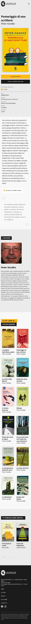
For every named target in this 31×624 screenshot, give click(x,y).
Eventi (3, 596)
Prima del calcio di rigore (7, 438)
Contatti (4, 603)
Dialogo (19, 408)
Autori (3, 592)
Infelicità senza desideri (22, 380)
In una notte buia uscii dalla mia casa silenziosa (22, 439)
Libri (2, 589)
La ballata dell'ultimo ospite (8, 351)
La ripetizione (7, 497)
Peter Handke (8, 23)
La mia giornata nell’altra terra (7, 469)
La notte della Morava (7, 380)
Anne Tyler (5, 547)
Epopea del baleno (20, 498)
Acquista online (15, 76)
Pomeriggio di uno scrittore (21, 351)
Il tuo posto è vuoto (6, 545)
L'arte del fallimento (20, 545)
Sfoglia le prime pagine (13, 190)
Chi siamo (4, 599)
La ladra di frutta (23, 468)
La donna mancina (5, 409)
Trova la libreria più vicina (15, 81)
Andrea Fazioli (21, 547)
